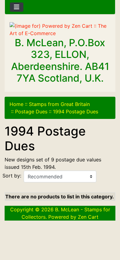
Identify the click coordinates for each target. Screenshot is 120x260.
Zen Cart (88, 217)
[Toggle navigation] (16, 7)
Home (16, 104)
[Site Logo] (60, 29)
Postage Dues (31, 111)
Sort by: (11, 176)
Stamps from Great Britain (59, 104)
